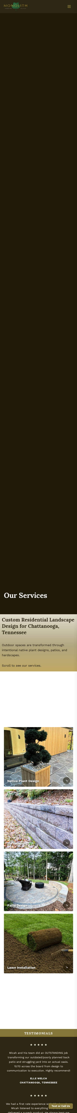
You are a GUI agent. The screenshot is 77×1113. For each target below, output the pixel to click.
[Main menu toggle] (69, 6)
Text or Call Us (61, 1106)
